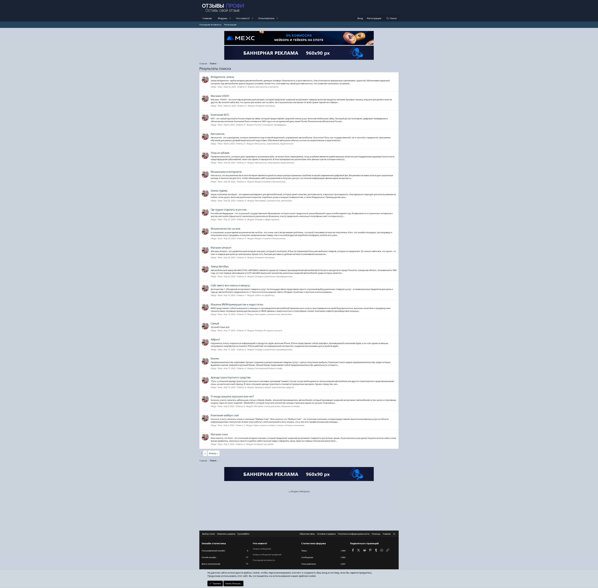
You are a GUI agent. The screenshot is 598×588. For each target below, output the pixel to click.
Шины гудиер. (219, 190)
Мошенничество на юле (225, 228)
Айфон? (215, 339)
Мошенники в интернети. (226, 171)
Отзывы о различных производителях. (274, 276)
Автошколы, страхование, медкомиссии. (274, 143)
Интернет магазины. (265, 105)
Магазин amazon (221, 247)
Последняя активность (210, 24)
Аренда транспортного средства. (231, 377)
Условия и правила (326, 533)
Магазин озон (219, 434)
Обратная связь (307, 533)
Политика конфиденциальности (354, 533)
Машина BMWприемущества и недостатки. (237, 304)
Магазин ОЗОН (220, 96)
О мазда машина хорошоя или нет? (232, 396)
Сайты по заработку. (265, 295)
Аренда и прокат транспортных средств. (274, 387)
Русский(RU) (243, 533)
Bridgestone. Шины (222, 77)
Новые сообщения (262, 548)
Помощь (376, 533)
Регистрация (230, 24)
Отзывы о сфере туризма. (267, 219)
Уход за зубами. (220, 152)
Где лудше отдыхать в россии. (229, 209)
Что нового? (243, 18)
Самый (215, 323)
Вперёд (212, 453)
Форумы (222, 18)
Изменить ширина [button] (226, 533)
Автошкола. (218, 133)
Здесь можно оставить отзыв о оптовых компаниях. (279, 425)
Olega (213, 86)
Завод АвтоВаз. (220, 266)
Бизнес (215, 358)
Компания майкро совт (225, 415)
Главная (207, 18)
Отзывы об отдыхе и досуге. (268, 330)
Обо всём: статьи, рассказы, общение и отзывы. (277, 406)
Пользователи (266, 18)
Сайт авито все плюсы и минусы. (230, 285)
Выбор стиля (208, 533)
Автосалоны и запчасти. (267, 86)
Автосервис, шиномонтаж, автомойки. (273, 200)
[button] (230, 18)
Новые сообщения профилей (267, 554)
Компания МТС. (220, 114)
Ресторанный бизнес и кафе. (268, 368)
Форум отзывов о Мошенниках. (270, 181)
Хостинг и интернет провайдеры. (270, 124)
